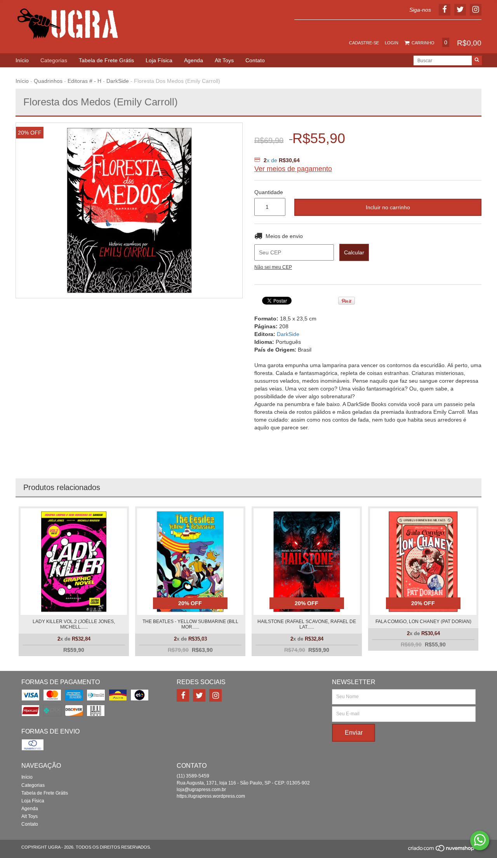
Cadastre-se (364, 42)
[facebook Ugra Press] (183, 695)
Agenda (193, 60)
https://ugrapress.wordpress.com (211, 796)
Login (391, 42)
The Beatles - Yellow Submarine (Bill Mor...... (190, 624)
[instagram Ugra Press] (215, 695)
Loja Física (159, 60)
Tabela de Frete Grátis (106, 60)
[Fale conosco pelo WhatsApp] (479, 840)
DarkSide (117, 81)
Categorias (53, 60)
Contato (255, 60)
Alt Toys (224, 60)
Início (22, 60)
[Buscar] (477, 60)
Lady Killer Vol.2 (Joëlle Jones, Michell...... (74, 624)
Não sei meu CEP (273, 267)
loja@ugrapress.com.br (201, 789)
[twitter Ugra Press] (199, 695)
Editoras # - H (84, 81)
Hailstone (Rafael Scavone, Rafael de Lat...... (306, 624)
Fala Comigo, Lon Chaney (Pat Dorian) (423, 621)
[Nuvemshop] (442, 850)
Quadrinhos (48, 81)
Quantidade (268, 192)
